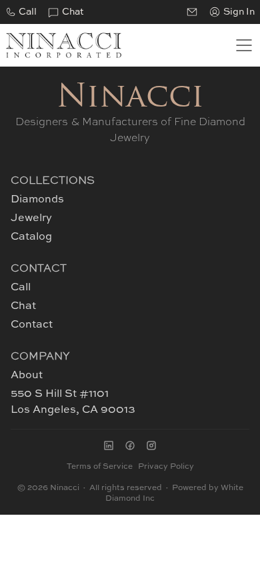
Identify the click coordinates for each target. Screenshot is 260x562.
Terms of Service (100, 467)
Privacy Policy (166, 467)
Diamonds (37, 199)
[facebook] (130, 445)
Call (28, 12)
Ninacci (130, 99)
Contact (32, 325)
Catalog (31, 237)
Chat (72, 12)
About (27, 375)
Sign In (239, 12)
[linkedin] (108, 445)
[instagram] (151, 445)
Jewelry (31, 218)
